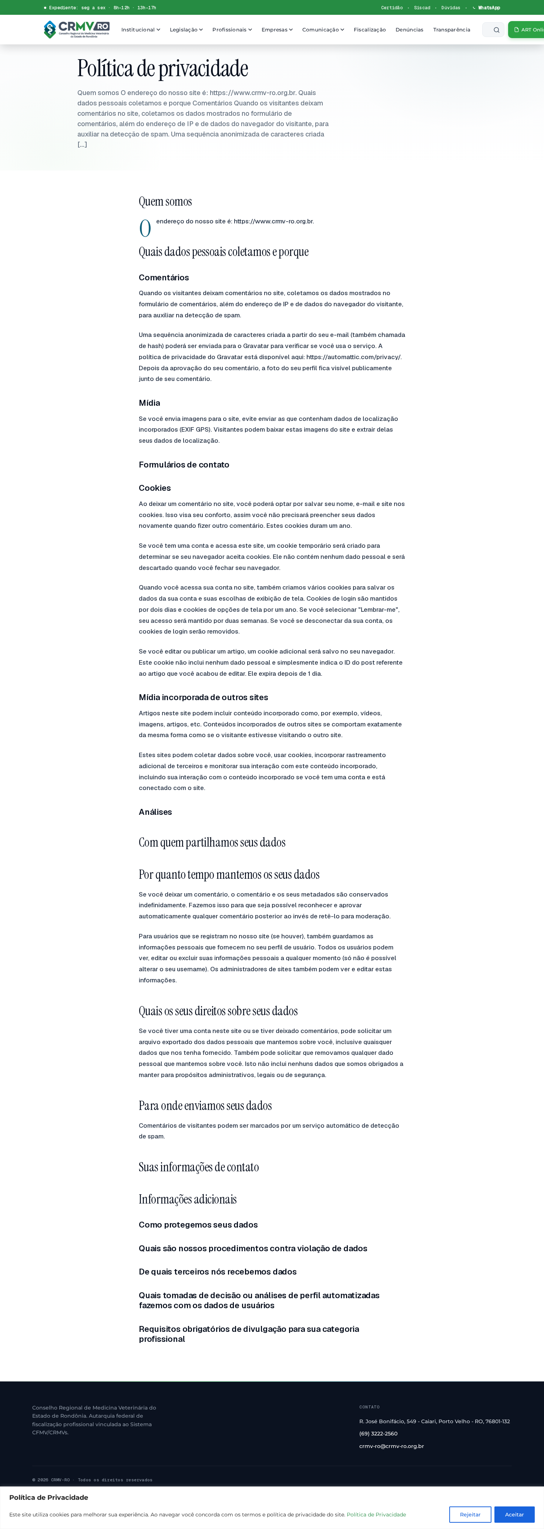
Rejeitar (470, 1514)
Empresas (275, 30)
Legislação (184, 30)
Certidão (392, 8)
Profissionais (229, 30)
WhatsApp (489, 8)
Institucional (138, 30)
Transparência (452, 30)
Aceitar (514, 1514)
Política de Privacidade (376, 1514)
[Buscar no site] (493, 29)
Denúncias (409, 30)
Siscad (422, 8)
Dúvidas (450, 8)
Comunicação (320, 30)
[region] (272, 1507)
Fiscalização (370, 30)
